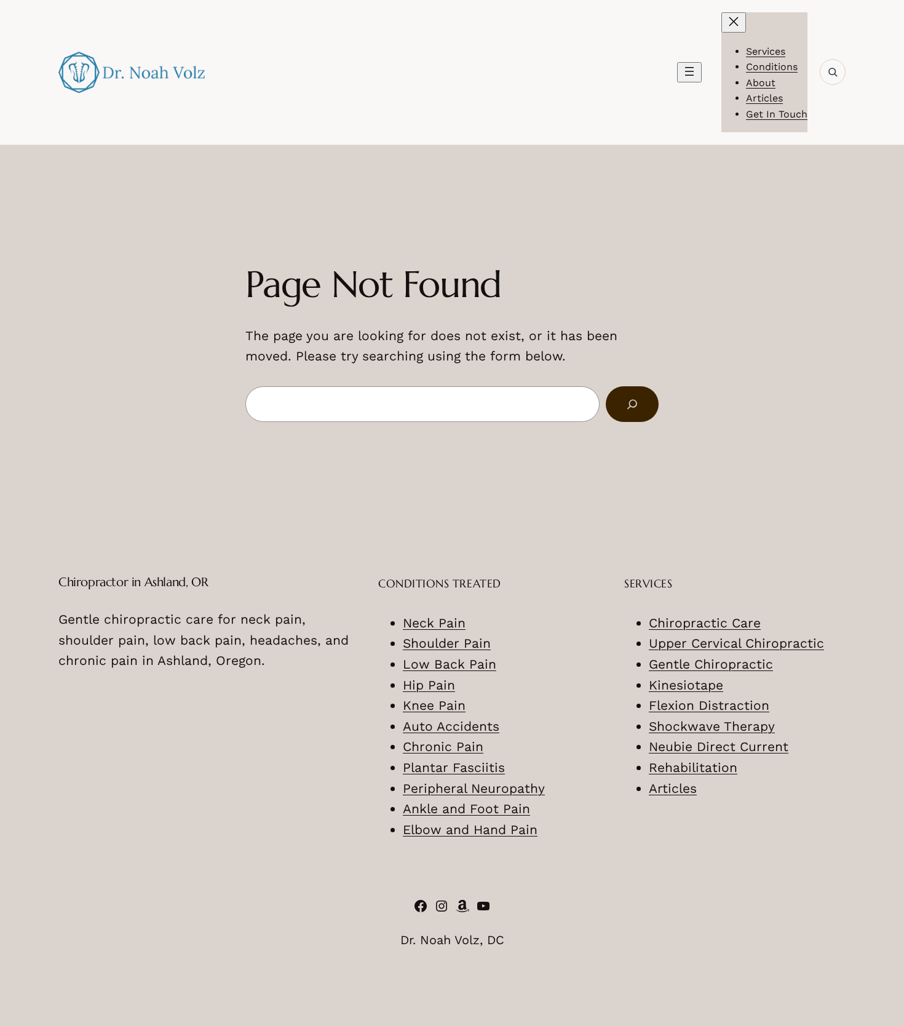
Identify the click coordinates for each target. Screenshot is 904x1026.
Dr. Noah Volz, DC (452, 940)
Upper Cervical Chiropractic (736, 643)
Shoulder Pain (447, 643)
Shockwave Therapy (712, 726)
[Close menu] (733, 22)
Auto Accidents (451, 726)
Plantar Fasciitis (454, 767)
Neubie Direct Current (718, 746)
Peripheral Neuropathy (474, 788)
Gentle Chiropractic (711, 664)
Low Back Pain (449, 664)
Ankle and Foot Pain (466, 808)
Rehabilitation (693, 767)
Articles (673, 788)
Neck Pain (434, 622)
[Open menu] (689, 72)
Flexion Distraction (709, 705)
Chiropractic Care (705, 622)
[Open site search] (833, 72)
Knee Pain (434, 705)
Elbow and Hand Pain (470, 829)
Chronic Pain (443, 746)
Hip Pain (429, 685)
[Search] (632, 404)
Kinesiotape (686, 685)
